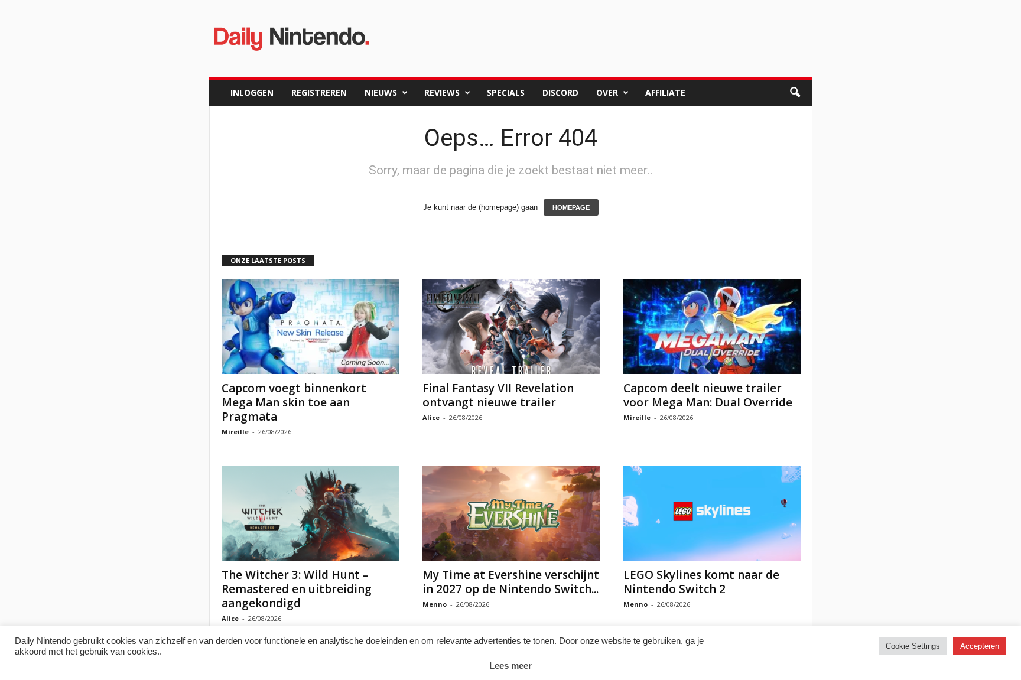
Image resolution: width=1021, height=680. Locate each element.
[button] (795, 93)
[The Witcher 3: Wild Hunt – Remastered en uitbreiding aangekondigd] (310, 513)
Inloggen (252, 92)
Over (607, 92)
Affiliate (665, 92)
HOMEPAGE (571, 207)
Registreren (319, 92)
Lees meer (510, 666)
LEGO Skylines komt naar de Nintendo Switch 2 (701, 582)
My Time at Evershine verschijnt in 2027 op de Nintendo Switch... (510, 582)
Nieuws (381, 92)
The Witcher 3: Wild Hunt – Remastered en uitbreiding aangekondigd (297, 589)
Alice (431, 417)
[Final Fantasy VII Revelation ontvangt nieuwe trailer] (511, 326)
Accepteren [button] (979, 646)
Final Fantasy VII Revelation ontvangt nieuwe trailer (498, 395)
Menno (434, 604)
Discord (560, 92)
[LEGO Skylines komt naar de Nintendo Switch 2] (712, 513)
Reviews (442, 92)
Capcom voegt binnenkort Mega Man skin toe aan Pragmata (294, 402)
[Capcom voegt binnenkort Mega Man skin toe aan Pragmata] (310, 326)
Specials (506, 92)
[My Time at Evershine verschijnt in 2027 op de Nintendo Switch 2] (511, 513)
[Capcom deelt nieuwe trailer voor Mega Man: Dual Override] (712, 326)
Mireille (235, 431)
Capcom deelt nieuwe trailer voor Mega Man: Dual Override (707, 395)
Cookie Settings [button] (913, 646)
